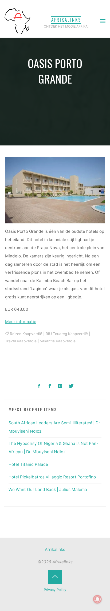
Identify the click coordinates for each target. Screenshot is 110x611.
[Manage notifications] (97, 599)
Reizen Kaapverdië (26, 334)
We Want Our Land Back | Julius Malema (48, 489)
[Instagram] (60, 386)
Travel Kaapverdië (21, 341)
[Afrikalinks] (17, 21)
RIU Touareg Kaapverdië (67, 334)
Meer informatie (20, 321)
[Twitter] (71, 386)
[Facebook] (39, 386)
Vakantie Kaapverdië (58, 341)
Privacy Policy (55, 590)
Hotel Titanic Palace (28, 464)
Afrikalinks (66, 19)
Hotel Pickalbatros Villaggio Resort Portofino (52, 476)
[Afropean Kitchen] (50, 386)
